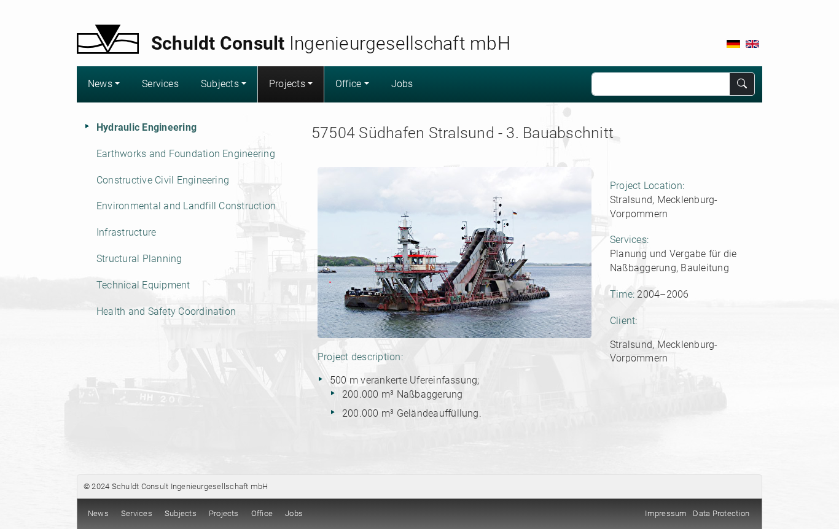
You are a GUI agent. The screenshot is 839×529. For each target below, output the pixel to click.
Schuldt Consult (140, 486)
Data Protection (721, 513)
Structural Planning (139, 258)
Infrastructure (126, 232)
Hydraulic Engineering (146, 127)
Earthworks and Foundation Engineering (185, 154)
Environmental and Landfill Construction (186, 206)
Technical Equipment (143, 285)
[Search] (742, 84)
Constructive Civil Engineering (162, 180)
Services (160, 84)
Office (348, 84)
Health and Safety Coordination (166, 311)
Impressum (666, 513)
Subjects (220, 84)
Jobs (402, 84)
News (100, 84)
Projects (287, 84)
